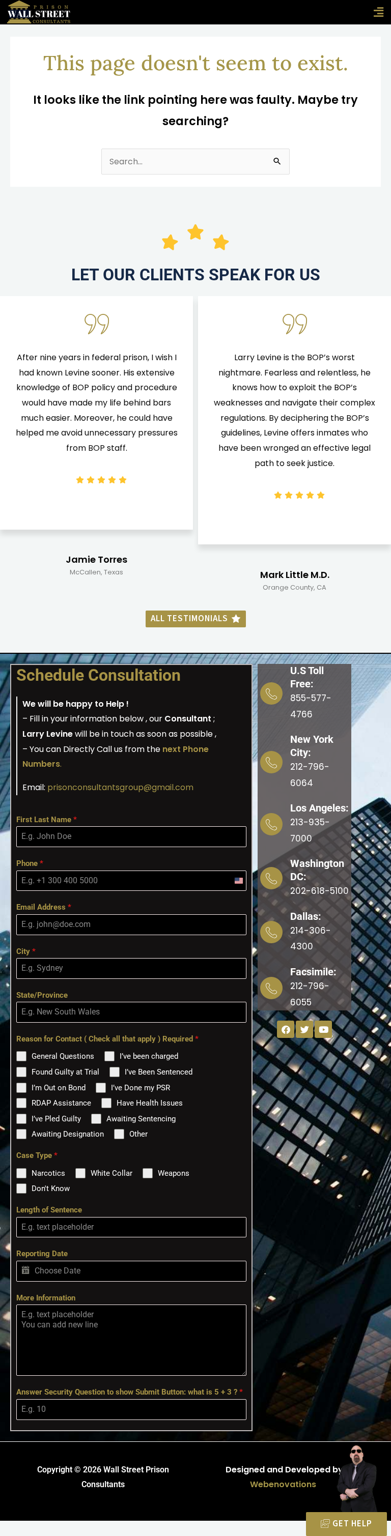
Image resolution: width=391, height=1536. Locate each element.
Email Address (43, 907)
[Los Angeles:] (271, 824)
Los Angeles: (319, 808)
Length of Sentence (49, 1209)
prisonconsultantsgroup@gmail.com (120, 787)
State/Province (42, 995)
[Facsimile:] (271, 988)
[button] (378, 12)
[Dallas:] (271, 932)
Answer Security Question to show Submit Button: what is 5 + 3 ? (129, 1392)
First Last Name (46, 819)
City (26, 951)
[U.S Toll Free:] (271, 693)
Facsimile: (313, 972)
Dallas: (305, 916)
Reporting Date (42, 1253)
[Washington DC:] (271, 878)
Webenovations (283, 1484)
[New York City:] (271, 762)
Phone (29, 863)
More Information (45, 1297)
